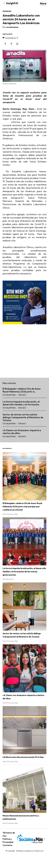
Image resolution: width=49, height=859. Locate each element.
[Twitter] (11, 43)
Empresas (7, 11)
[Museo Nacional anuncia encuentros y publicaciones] (24, 789)
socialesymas (12, 27)
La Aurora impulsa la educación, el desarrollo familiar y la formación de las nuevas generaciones (24, 571)
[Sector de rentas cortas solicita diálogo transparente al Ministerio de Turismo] (24, 606)
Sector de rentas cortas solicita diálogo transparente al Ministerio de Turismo (23, 417)
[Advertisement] (24, 349)
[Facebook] (5, 43)
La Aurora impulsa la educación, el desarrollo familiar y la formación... (22, 403)
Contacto (7, 845)
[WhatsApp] (17, 43)
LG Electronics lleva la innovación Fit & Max (23, 757)
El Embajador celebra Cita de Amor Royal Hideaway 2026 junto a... (22, 390)
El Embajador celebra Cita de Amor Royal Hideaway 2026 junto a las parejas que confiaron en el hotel (22, 506)
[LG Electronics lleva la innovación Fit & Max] (24, 730)
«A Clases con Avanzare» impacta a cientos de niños (22, 432)
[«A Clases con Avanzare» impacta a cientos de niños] (24, 668)
